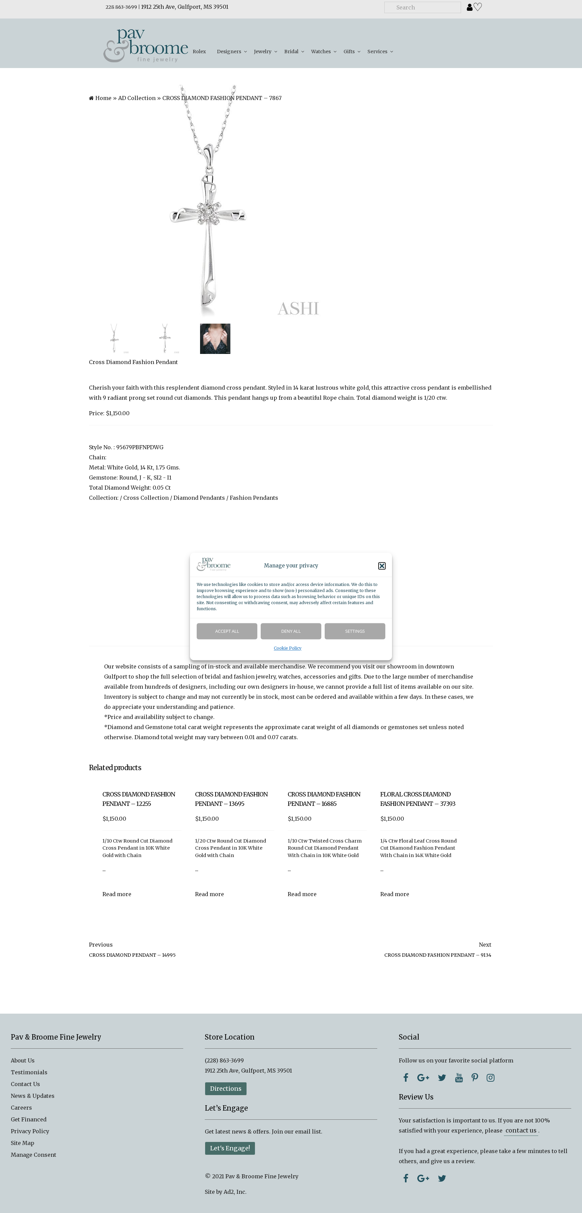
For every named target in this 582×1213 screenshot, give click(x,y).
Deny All (291, 631)
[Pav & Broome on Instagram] (490, 1077)
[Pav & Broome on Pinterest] (474, 1077)
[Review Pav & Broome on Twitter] (442, 1178)
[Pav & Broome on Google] (423, 1077)
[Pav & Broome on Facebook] (406, 1077)
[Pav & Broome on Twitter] (442, 1077)
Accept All (227, 631)
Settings (355, 631)
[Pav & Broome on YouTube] (459, 1077)
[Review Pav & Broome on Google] (423, 1178)
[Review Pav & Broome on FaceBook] (406, 1178)
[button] (382, 566)
